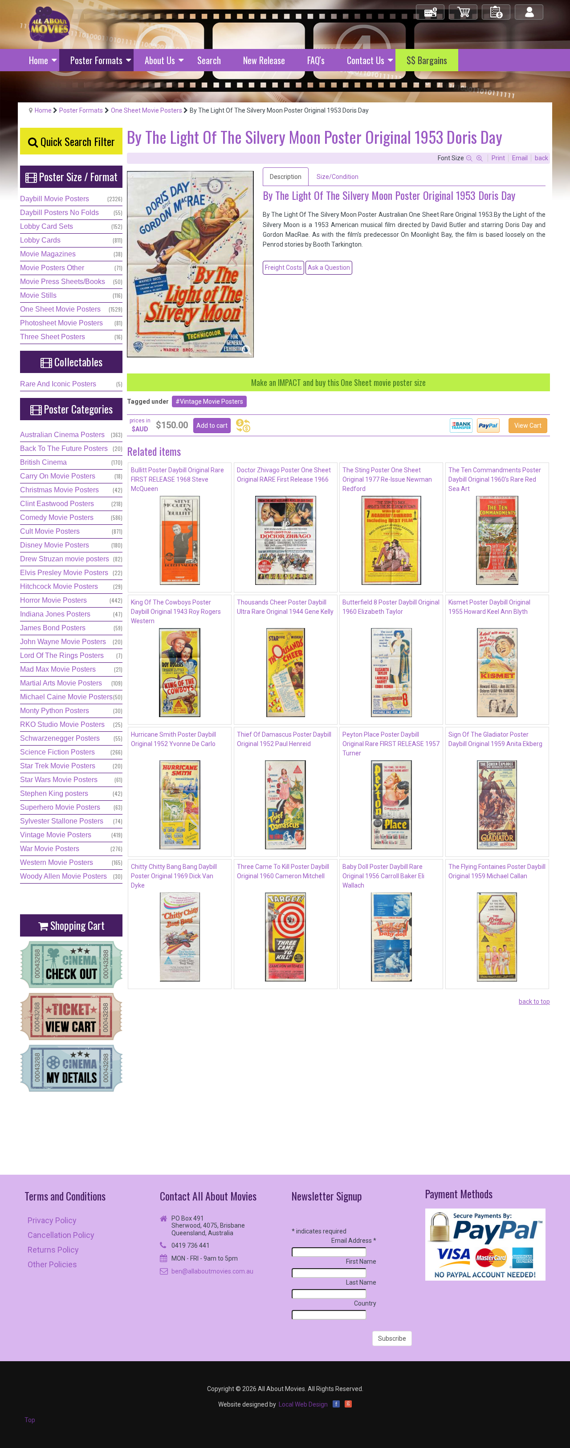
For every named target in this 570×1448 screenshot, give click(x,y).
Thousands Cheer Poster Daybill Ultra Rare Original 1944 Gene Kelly (285, 607)
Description (285, 176)
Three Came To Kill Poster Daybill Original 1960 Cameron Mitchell (283, 871)
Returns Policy (53, 1249)
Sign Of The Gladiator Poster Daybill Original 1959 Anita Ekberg (495, 739)
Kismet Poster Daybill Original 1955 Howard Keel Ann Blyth (489, 607)
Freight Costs (283, 267)
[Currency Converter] (243, 425)
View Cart (528, 425)
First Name (361, 1261)
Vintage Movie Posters (211, 401)
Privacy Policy (52, 1220)
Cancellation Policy (61, 1235)
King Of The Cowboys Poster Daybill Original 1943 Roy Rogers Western (176, 612)
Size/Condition (337, 176)
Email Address (353, 1240)
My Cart (463, 8)
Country (365, 1303)
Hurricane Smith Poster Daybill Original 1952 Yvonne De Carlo (173, 739)
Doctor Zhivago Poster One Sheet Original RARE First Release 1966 (284, 474)
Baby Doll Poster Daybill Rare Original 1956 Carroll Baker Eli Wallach (383, 876)
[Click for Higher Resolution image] (190, 264)
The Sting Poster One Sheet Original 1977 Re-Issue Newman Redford (387, 479)
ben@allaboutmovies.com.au (212, 1271)
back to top (534, 1001)
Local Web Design (303, 1404)
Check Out (431, 8)
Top (29, 1420)
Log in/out (529, 8)
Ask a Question (329, 267)
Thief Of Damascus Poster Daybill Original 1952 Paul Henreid (284, 739)
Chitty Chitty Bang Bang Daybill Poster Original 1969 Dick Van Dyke (174, 876)
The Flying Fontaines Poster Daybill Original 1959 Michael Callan (497, 871)
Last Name (361, 1282)
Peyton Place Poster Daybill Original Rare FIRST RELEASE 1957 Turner (391, 744)
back (541, 158)
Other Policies (52, 1264)
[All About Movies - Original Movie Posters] (49, 24)
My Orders (496, 8)
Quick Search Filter (76, 141)
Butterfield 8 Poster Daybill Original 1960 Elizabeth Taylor (391, 607)
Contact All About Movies (208, 1196)
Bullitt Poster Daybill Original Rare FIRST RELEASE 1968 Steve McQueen (177, 479)
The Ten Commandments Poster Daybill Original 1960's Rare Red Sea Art (494, 479)
